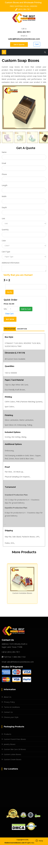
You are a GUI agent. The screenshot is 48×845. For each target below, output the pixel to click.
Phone (4, 174)
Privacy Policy (9, 702)
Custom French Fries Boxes (15, 739)
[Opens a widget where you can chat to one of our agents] (39, 841)
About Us (7, 697)
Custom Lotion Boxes (12, 754)
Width (4, 196)
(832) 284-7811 (24, 32)
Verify (9, 292)
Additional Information (10, 262)
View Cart (9, 313)
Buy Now (10, 319)
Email (4, 163)
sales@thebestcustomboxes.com (24, 39)
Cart (37, 44)
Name (4, 152)
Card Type (6, 251)
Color (4, 240)
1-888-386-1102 (19, 657)
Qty (5, 309)
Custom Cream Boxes (12, 759)
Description (22, 329)
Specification (9, 329)
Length (4, 185)
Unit (3, 218)
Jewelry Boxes (9, 744)
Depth (4, 207)
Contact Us (8, 712)
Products (7, 734)
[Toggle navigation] (4, 52)
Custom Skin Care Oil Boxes (15, 749)
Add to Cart (26, 309)
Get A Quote (19, 44)
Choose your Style (11, 717)
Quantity (5, 229)
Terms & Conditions (12, 707)
